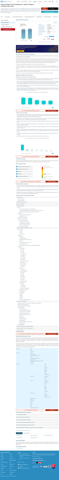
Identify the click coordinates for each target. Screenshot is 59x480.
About (30, 1)
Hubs (10, 468)
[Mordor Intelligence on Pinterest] (39, 463)
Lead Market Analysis (34, 437)
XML (1, 474)
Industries (45, 1)
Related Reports (19, 433)
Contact (49, 1)
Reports (18, 1)
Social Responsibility (12, 460)
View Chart (20, 51)
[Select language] (52, 1)
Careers (2, 470)
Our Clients (3, 458)
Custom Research (24, 1)
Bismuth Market (19, 435)
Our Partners (11, 458)
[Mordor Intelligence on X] (37, 463)
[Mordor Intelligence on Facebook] (35, 463)
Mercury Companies (20, 448)
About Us (2, 456)
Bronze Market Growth (34, 435)
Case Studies (11, 464)
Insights (2, 464)
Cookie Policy (11, 472)
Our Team (11, 456)
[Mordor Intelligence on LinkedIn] (33, 463)
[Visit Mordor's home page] (6, 1)
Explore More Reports (26, 433)
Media (2, 460)
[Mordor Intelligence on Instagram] (41, 463)
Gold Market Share (19, 437)
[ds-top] (49, 12)
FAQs (10, 462)
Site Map (10, 474)
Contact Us (11, 466)
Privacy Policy (3, 472)
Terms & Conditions (12, 470)
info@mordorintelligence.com (24, 464)
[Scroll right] (57, 16)
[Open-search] (57, 1)
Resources (40, 1)
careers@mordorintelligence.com (37, 458)
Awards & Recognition (4, 462)
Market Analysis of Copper (49, 435)
